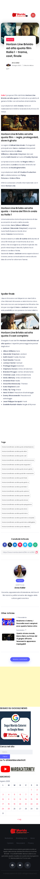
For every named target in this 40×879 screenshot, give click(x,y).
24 (3, 809)
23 (37, 804)
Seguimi (20, 580)
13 (20, 799)
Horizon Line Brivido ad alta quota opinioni (15, 491)
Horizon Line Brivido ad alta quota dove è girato (17, 469)
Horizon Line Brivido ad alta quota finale (14, 478)
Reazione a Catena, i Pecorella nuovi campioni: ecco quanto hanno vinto (27, 623)
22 (31, 804)
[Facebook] (12, 865)
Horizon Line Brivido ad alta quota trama (15, 513)
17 (3, 804)
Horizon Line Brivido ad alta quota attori (14, 451)
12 (14, 799)
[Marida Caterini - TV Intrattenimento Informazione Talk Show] (20, 15)
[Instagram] (27, 865)
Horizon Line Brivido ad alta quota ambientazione (17, 447)
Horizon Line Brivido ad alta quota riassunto (16, 495)
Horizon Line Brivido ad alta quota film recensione (18, 473)
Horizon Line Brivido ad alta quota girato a (15, 482)
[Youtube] (20, 865)
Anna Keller (15, 63)
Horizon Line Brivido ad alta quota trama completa (18, 518)
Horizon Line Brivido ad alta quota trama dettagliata (18, 522)
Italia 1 (3, 95)
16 (37, 799)
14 (26, 799)
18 (9, 804)
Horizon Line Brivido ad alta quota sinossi (15, 500)
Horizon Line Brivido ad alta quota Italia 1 (14, 487)
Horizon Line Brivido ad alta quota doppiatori (16, 464)
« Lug (19, 819)
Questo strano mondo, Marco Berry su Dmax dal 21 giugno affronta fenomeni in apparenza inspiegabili (26, 638)
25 (9, 809)
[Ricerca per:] (16, 752)
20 (20, 804)
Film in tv (10, 39)
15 (31, 799)
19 (14, 804)
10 (3, 799)
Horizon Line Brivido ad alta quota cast (14, 456)
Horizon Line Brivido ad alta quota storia (14, 509)
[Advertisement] (20, 687)
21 (26, 804)
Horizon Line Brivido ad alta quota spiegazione (17, 504)
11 (8, 799)
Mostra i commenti (20, 659)
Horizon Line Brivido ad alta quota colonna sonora (18, 460)
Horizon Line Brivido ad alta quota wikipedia (16, 526)
